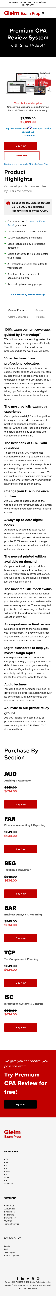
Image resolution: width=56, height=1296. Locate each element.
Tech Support (10, 1252)
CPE (6, 1174)
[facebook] (17, 1278)
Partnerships (10, 1214)
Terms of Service (11, 1223)
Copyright (10, 1281)
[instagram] (38, 1278)
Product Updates (11, 1255)
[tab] (17, 311)
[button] (43, 13)
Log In (7, 1246)
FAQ (6, 1249)
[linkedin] (22, 1278)
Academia (8, 1183)
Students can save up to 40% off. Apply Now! (27, 163)
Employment (9, 1211)
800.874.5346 (25, 2)
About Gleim (9, 1208)
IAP (5, 1180)
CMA (6, 1162)
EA (5, 1168)
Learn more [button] (29, 135)
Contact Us (9, 1205)
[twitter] (27, 1278)
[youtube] (33, 1278)
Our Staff (8, 1220)
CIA (5, 1165)
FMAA (7, 1171)
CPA (6, 1159)
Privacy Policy (10, 1217)
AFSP (6, 1177)
